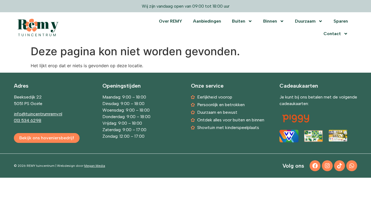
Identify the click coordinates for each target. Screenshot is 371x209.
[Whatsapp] (351, 165)
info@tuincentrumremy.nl (38, 113)
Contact (332, 33)
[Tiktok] (339, 165)
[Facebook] (315, 165)
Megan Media (94, 166)
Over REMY (170, 21)
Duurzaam (305, 21)
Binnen (270, 21)
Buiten (238, 21)
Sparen (341, 21)
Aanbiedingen (207, 21)
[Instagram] (327, 165)
